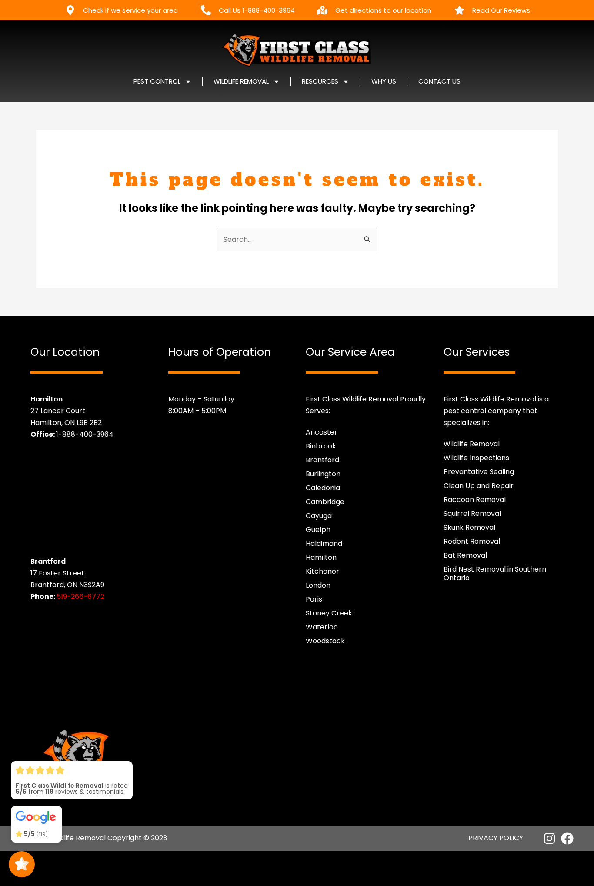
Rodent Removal (472, 541)
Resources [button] (320, 81)
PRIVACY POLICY (495, 838)
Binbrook (321, 446)
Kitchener (322, 571)
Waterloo (322, 627)
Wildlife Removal (472, 444)
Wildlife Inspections (476, 458)
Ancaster (321, 432)
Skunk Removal (469, 527)
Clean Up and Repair (479, 486)
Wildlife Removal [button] (241, 81)
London (318, 585)
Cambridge (325, 502)
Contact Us (439, 81)
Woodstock (325, 641)
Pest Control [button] (156, 81)
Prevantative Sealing (479, 472)
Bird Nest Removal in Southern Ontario (495, 573)
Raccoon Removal (475, 500)
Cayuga (319, 516)
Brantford (322, 460)
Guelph (318, 530)
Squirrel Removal (472, 513)
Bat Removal (465, 555)
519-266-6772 (80, 597)
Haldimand (324, 543)
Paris (314, 599)
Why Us (383, 81)
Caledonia (323, 488)
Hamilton (321, 557)
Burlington (323, 474)
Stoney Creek (329, 613)
